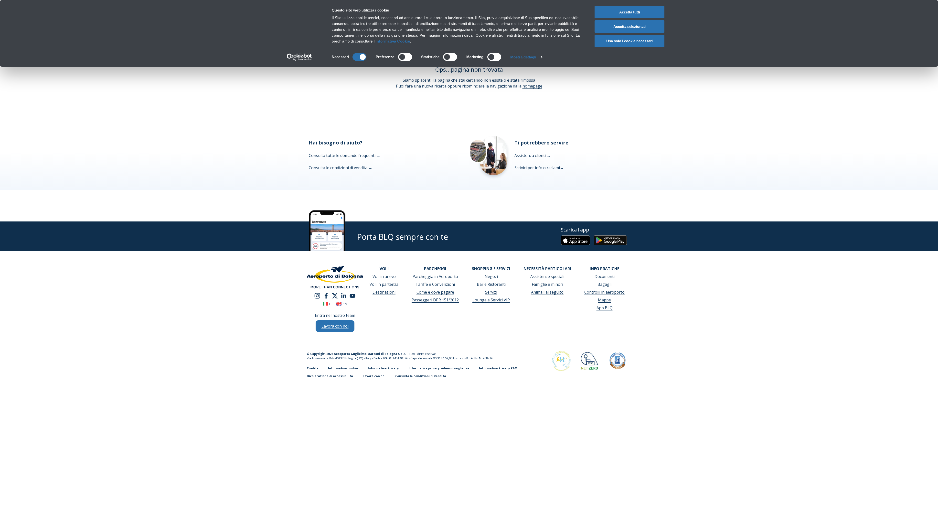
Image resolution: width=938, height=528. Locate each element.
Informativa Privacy (383, 368)
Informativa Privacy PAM (498, 368)
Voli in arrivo (384, 276)
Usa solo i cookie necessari (629, 41)
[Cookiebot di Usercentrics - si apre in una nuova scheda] (299, 57)
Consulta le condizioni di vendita (340, 167)
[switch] (405, 57)
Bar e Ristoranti (491, 284)
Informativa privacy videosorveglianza (439, 368)
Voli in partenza (384, 284)
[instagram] (317, 295)
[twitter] (335, 295)
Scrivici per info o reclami (539, 167)
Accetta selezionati (629, 26)
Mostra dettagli (523, 57)
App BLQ (605, 307)
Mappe (604, 300)
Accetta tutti (629, 12)
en (344, 303)
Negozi (491, 276)
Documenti (605, 276)
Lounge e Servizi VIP (491, 300)
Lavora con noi (374, 376)
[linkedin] (344, 295)
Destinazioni (384, 292)
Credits (312, 368)
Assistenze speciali (547, 276)
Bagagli (604, 284)
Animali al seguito (547, 292)
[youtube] (352, 295)
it (330, 303)
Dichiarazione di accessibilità (330, 376)
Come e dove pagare (435, 292)
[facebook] (326, 295)
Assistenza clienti (532, 155)
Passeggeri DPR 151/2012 (435, 300)
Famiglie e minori (547, 284)
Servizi (491, 292)
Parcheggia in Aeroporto (435, 276)
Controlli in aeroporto (604, 292)
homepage (532, 86)
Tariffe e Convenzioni (435, 284)
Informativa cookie (343, 368)
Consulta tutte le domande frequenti (344, 155)
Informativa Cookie (392, 41)
